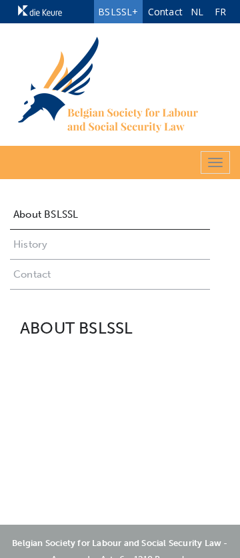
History (30, 244)
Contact (165, 11)
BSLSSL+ (118, 11)
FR (220, 11)
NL (197, 11)
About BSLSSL (45, 214)
